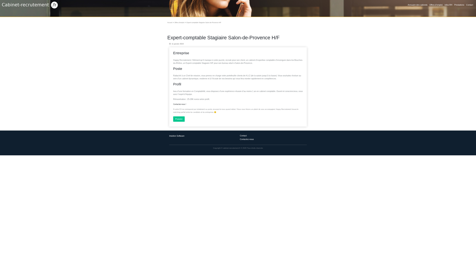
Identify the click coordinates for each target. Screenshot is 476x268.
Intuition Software (176, 136)
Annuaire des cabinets (417, 5)
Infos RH (448, 5)
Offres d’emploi (436, 5)
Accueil (169, 22)
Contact (469, 5)
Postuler (179, 119)
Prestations (459, 5)
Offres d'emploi (179, 22)
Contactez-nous (247, 139)
